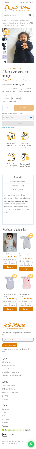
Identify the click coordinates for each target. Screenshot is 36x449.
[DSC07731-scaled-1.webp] (20, 45)
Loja (4, 358)
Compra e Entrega (8, 365)
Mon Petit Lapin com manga (9, 295)
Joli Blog (5, 396)
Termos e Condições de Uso (11, 375)
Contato (5, 399)
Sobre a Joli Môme (8, 385)
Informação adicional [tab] (18, 181)
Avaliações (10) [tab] (18, 186)
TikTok (4, 412)
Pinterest (5, 416)
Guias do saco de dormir (10, 392)
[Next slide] (5, 62)
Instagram (5, 409)
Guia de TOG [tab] (18, 190)
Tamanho (6, 95)
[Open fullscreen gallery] (31, 61)
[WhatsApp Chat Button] (31, 444)
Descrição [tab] (18, 177)
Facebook (5, 419)
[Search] (30, 15)
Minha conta (6, 362)
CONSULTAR (18, 123)
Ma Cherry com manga (24, 295)
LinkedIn (5, 423)
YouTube (5, 426)
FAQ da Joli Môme (8, 389)
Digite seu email (8, 340)
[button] (4, 39)
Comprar (23, 107)
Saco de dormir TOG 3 (12, 68)
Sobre (5, 382)
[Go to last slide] (5, 29)
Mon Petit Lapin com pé (25, 255)
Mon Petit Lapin (8, 254)
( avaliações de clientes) (21, 80)
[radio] (7, 98)
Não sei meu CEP (8, 127)
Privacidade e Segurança (10, 372)
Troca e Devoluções (8, 369)
